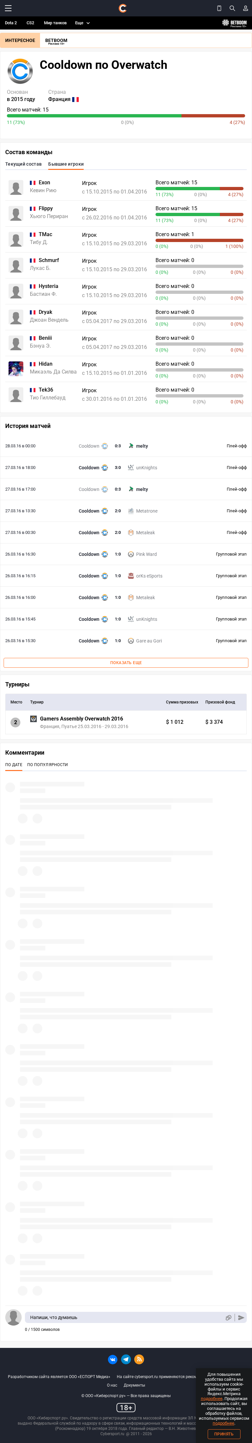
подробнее (211, 1398)
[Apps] (219, 8)
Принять (224, 1434)
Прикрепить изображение (228, 1317)
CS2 (30, 22)
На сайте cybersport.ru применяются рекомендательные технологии (180, 1376)
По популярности (47, 764)
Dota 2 (11, 22)
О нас (112, 1385)
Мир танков (55, 22)
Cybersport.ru (112, 1434)
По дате (13, 764)
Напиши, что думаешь (53, 1317)
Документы (134, 1385)
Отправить (241, 1317)
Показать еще (126, 663)
